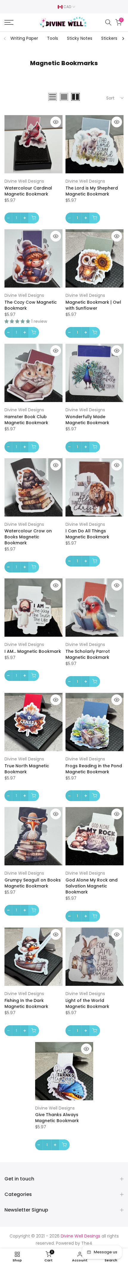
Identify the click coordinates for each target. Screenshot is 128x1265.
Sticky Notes (79, 38)
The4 (86, 1243)
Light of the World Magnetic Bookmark (87, 1003)
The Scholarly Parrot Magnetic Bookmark (87, 654)
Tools (52, 38)
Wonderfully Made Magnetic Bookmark (87, 420)
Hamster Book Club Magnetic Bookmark (26, 420)
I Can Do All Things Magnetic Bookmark (87, 534)
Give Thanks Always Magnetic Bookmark (57, 1118)
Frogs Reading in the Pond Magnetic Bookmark (93, 769)
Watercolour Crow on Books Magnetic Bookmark (28, 537)
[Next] (123, 38)
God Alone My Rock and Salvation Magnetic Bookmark (91, 886)
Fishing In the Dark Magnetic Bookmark (26, 1003)
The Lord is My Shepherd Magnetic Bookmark (91, 191)
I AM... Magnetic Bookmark (32, 651)
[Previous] (5, 38)
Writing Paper (24, 38)
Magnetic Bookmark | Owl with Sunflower (93, 305)
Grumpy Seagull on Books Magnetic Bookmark (32, 883)
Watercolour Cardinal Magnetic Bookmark (28, 191)
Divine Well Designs (24, 181)
